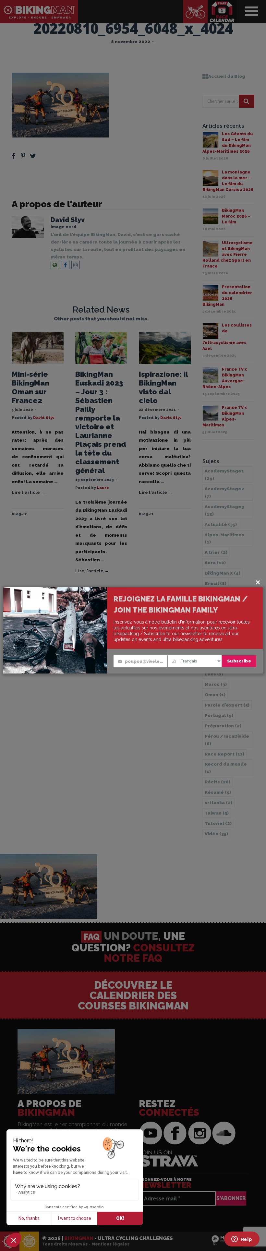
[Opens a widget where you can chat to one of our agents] (242, 1240)
